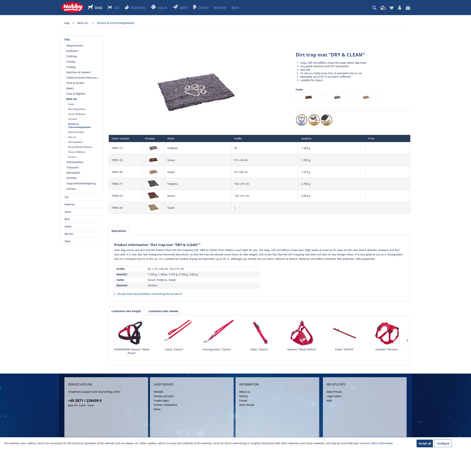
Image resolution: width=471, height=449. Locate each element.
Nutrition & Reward (78, 72)
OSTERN (71, 178)
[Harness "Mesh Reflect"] (302, 333)
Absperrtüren (74, 45)
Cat (67, 197)
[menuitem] (374, 7)
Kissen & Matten (77, 114)
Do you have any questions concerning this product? (149, 294)
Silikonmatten (75, 162)
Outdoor (72, 119)
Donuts (72, 137)
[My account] (399, 7)
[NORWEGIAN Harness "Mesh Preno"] (131, 333)
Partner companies (165, 404)
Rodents (70, 204)
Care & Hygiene (75, 93)
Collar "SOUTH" (344, 349)
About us (244, 391)
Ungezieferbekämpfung (81, 183)
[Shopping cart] (408, 7)
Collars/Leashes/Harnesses (83, 77)
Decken (72, 156)
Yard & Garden (75, 83)
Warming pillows (77, 109)
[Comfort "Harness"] (387, 333)
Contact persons (164, 396)
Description (118, 231)
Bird (67, 219)
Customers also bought (126, 311)
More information (382, 443)
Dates (157, 409)
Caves (71, 104)
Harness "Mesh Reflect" (301, 349)
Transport (72, 167)
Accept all (425, 443)
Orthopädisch (75, 142)
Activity (70, 61)
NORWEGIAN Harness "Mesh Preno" (132, 351)
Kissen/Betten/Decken (80, 147)
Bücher (69, 234)
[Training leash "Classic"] (216, 333)
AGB (329, 400)
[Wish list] (391, 7)
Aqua (68, 211)
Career (243, 400)
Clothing (71, 56)
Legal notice (334, 396)
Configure (443, 443)
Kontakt (158, 391)
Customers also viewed (163, 311)
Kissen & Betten (76, 151)
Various (71, 188)
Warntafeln (73, 172)
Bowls (70, 88)
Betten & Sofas (76, 132)
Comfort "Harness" (387, 349)
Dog (67, 39)
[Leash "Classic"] (174, 333)
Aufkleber (72, 51)
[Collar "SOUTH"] (344, 333)
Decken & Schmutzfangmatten (79, 125)
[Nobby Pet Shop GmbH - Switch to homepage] (72, 7)
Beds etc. (72, 99)
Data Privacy (334, 391)
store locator (247, 404)
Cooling (71, 67)
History (243, 396)
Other (68, 226)
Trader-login (161, 400)
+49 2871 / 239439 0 (85, 400)
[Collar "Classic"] (259, 333)
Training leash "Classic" (216, 349)
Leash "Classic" (174, 349)
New (67, 241)
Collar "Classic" (259, 349)
